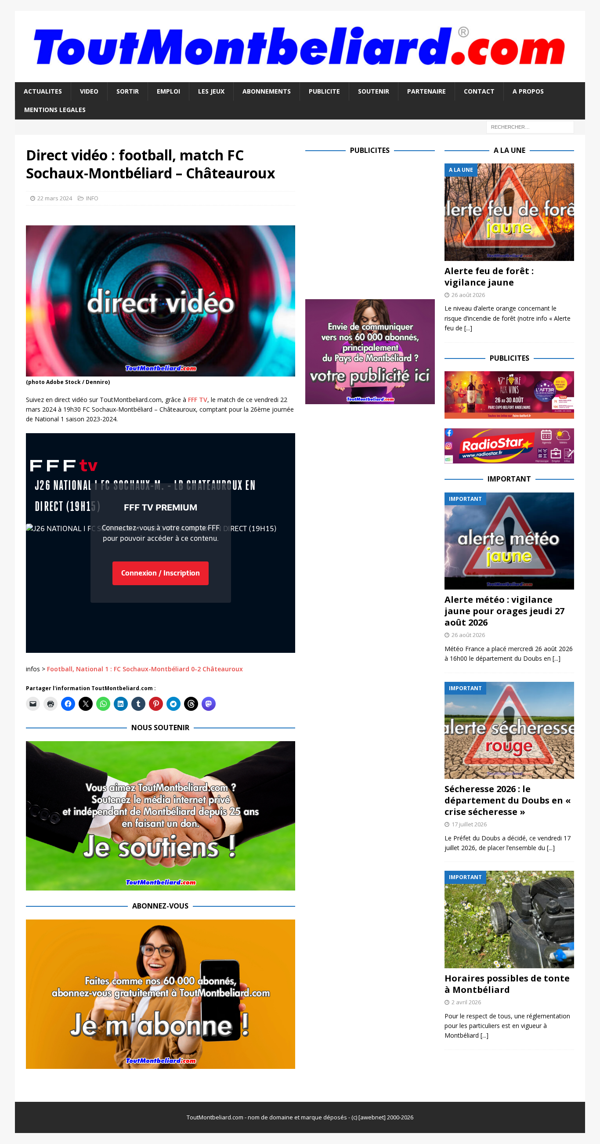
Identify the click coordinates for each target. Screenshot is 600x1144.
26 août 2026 (468, 295)
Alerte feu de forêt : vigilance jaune (489, 276)
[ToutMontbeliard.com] (300, 76)
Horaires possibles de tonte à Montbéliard (507, 984)
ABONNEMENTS (266, 91)
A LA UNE (509, 150)
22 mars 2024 (54, 198)
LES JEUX (211, 91)
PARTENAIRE (426, 91)
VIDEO (89, 91)
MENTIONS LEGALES (55, 109)
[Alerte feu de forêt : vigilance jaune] (509, 212)
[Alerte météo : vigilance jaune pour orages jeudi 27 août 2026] (509, 541)
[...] (468, 328)
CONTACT (479, 91)
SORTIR (127, 91)
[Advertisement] (379, 224)
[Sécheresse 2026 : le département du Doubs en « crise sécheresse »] (509, 730)
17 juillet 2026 (469, 824)
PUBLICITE (324, 91)
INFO (92, 198)
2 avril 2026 (466, 1002)
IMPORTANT (509, 479)
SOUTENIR (373, 91)
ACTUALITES (43, 91)
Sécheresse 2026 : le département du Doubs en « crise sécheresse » (508, 800)
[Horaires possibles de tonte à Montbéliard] (509, 919)
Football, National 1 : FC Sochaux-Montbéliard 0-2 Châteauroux (145, 669)
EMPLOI (168, 91)
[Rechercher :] (530, 126)
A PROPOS (528, 91)
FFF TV (197, 399)
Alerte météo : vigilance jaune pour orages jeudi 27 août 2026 (504, 611)
